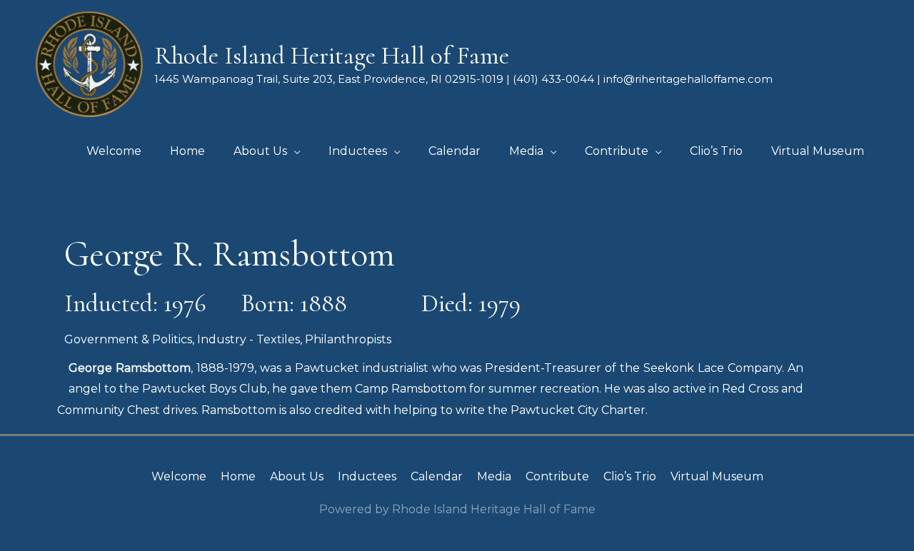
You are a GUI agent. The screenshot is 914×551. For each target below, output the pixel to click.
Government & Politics (128, 339)
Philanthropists (348, 339)
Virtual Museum (717, 476)
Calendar (437, 476)
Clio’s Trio (629, 476)
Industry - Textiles (248, 339)
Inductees (367, 476)
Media (494, 476)
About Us (296, 476)
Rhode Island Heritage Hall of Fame (331, 56)
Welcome (178, 476)
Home (238, 476)
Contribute (557, 476)
